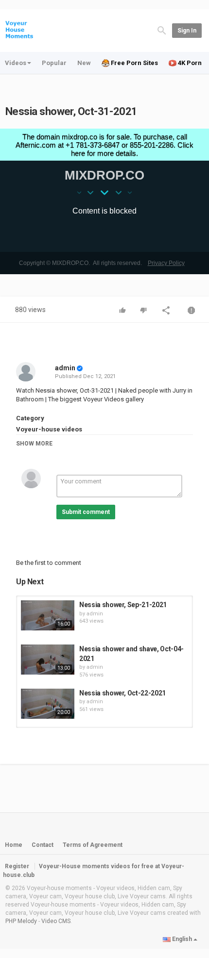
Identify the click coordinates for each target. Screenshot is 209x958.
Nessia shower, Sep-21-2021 (123, 605)
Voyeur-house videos (49, 429)
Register (17, 866)
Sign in (186, 30)
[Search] (162, 29)
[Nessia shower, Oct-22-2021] (47, 704)
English (182, 939)
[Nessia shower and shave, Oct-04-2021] (47, 659)
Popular (54, 62)
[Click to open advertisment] (104, 201)
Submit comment (86, 512)
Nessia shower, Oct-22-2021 (122, 693)
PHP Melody (21, 921)
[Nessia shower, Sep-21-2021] (47, 615)
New (84, 62)
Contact (42, 845)
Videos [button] (15, 62)
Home (13, 845)
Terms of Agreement (92, 845)
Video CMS (55, 921)
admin (65, 368)
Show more (34, 443)
